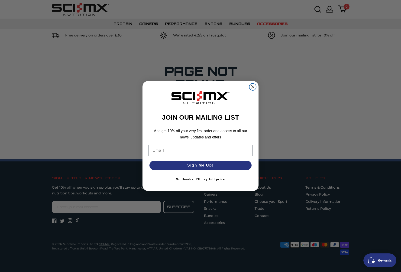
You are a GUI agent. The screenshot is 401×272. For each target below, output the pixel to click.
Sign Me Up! (200, 165)
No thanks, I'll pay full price (200, 179)
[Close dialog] (252, 86)
